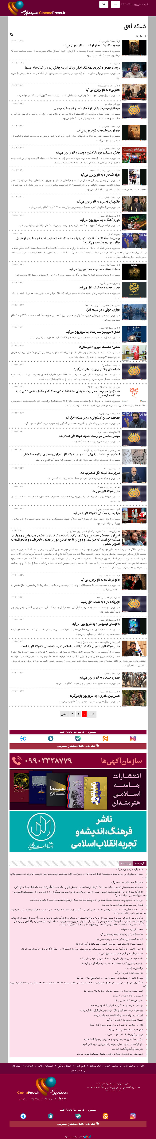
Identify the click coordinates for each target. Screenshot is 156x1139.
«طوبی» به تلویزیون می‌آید (103, 90)
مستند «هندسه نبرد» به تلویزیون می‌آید (94, 269)
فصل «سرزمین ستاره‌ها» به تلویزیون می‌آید (93, 332)
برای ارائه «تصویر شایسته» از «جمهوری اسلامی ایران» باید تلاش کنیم (113, 1044)
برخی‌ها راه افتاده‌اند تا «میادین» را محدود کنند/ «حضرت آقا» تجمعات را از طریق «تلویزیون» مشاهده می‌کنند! (68, 240)
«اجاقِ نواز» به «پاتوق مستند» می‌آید (127, 882)
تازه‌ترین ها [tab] (140, 863)
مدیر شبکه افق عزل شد (105, 491)
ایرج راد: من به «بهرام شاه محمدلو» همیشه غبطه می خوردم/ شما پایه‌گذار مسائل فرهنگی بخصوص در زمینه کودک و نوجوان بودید (86, 900)
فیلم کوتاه (80, 1066)
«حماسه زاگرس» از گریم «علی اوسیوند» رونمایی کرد (120, 954)
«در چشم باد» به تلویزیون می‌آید (129, 973)
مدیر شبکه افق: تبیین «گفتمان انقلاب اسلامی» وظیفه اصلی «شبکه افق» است (70, 646)
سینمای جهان (111, 1066)
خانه (142, 1066)
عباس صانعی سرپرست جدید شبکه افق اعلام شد (89, 436)
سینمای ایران (129, 1066)
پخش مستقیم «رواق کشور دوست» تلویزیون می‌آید (87, 152)
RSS (63, 1098)
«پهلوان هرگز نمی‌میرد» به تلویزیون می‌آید (125, 1020)
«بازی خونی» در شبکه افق (103, 310)
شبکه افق (135, 26)
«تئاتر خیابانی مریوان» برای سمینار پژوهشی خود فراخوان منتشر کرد (113, 991)
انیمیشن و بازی (45, 1066)
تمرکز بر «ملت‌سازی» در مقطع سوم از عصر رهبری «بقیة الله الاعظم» (113, 1039)
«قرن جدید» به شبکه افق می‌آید (99, 287)
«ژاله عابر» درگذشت (134, 968)
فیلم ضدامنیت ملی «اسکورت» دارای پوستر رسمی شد (119, 939)
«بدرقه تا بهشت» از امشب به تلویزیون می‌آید (91, 45)
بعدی (64, 714)
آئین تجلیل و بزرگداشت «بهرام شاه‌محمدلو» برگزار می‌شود (118, 1015)
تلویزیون (29, 1066)
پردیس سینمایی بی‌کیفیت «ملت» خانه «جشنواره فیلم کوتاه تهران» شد (112, 963)
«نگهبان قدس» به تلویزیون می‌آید (98, 201)
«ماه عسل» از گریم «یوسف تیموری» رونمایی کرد (121, 934)
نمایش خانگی (64, 1066)
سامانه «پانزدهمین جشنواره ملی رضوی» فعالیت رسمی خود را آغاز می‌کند (111, 959)
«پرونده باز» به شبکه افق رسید (100, 602)
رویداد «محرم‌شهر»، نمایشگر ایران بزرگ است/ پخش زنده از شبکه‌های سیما (72, 67)
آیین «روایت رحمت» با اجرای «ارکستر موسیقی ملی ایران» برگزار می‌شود (111, 1010)
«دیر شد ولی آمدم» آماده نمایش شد (127, 1049)
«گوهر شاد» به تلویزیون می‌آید (100, 580)
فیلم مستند (95, 1066)
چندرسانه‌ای (76, 1071)
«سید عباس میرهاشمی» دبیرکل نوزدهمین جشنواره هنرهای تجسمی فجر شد (110, 1054)
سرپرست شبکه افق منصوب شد (100, 473)
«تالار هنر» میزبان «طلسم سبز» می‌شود (126, 1030)
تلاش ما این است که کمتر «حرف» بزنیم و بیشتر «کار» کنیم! (116, 1025)
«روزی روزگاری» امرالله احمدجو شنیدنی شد (124, 1035)
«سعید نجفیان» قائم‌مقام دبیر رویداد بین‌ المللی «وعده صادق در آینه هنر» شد (109, 944)
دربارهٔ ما (49, 1098)
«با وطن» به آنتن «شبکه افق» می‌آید (96, 513)
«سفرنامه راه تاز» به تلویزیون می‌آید (128, 996)
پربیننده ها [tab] (126, 863)
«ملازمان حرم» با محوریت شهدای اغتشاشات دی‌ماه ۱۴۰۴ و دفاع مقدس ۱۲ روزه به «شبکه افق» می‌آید (68, 393)
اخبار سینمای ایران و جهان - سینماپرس (46, 8)
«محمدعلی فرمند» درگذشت (130, 930)
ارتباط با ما (35, 1098)
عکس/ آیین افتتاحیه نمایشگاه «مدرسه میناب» (122, 905)
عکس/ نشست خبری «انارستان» (99, 347)
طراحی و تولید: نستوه (74, 1137)
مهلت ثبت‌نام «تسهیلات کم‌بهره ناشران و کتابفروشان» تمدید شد (115, 1006)
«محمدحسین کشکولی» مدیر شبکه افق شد (92, 418)
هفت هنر (16, 1066)
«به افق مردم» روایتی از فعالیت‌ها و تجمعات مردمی (87, 108)
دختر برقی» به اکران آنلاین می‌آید (128, 1001)
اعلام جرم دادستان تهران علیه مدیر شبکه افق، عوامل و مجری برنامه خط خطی (71, 454)
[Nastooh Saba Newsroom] (87, 1137)
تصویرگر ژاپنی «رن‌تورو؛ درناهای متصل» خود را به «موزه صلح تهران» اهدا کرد (110, 978)
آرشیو (22, 1098)
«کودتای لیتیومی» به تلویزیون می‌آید (96, 624)
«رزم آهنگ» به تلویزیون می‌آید (100, 220)
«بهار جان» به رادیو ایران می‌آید (129, 869)
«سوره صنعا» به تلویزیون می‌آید (99, 677)
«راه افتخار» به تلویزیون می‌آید (100, 175)
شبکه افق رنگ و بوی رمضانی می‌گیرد (97, 369)
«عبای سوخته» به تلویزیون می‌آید (98, 130)
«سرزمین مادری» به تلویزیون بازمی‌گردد (94, 696)
